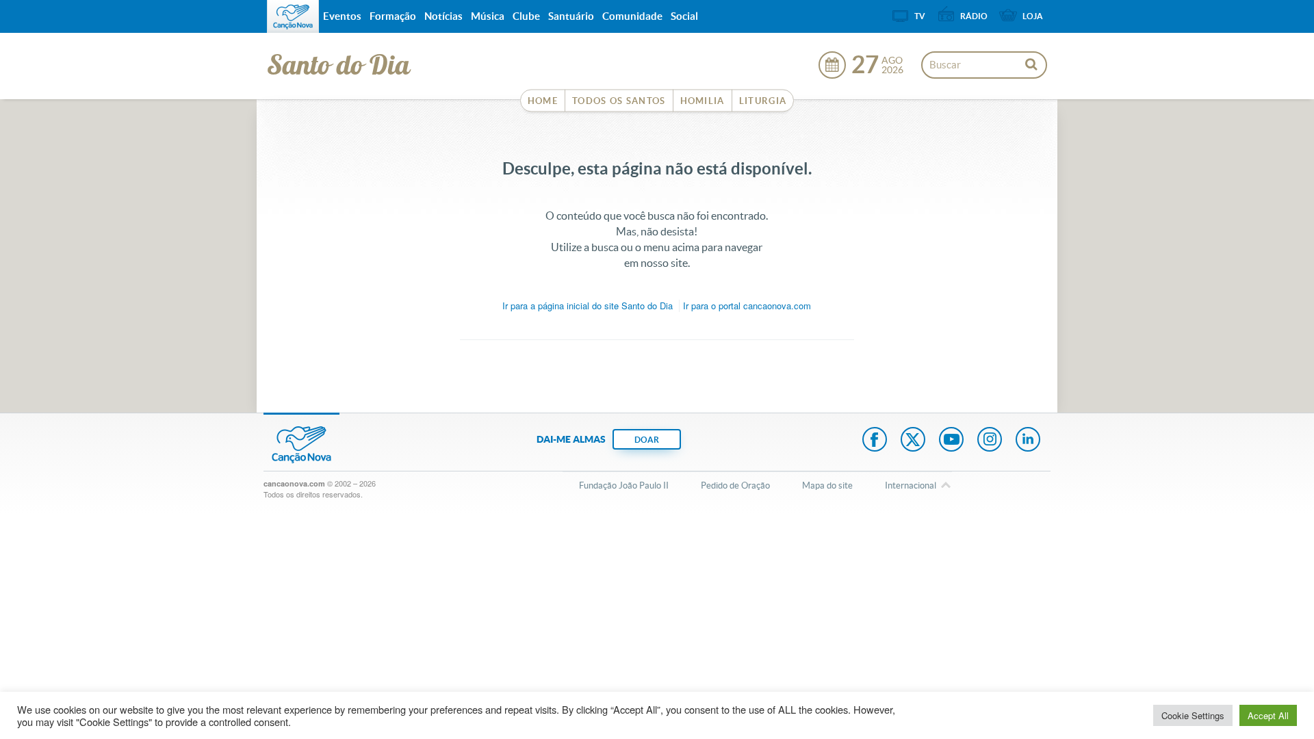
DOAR (646, 439)
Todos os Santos (619, 101)
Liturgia (762, 101)
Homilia (702, 101)
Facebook (875, 440)
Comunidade (632, 16)
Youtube (951, 440)
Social (684, 16)
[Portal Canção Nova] (293, 16)
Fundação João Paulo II (624, 485)
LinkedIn (1028, 440)
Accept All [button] (1268, 715)
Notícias (443, 16)
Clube (526, 16)
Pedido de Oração (735, 485)
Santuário (571, 16)
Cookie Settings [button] (1192, 715)
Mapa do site (827, 485)
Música (487, 16)
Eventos (342, 16)
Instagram (990, 440)
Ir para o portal (747, 305)
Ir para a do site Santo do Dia (587, 305)
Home (543, 101)
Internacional (910, 485)
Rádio (974, 16)
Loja (1032, 16)
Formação (393, 16)
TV (919, 16)
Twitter (913, 440)
